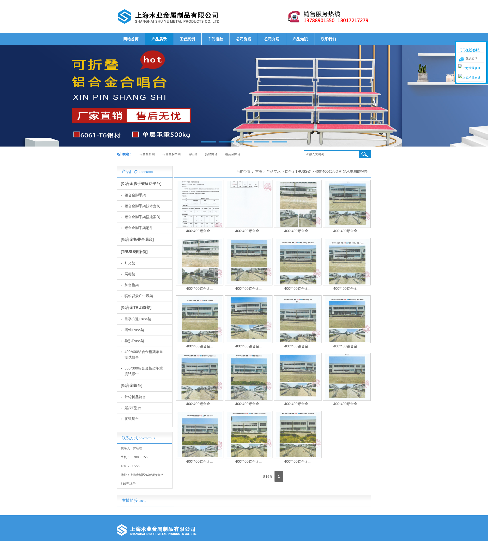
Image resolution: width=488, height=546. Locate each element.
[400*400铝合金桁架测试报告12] (347, 319)
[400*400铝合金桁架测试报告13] (199, 377)
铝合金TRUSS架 (298, 171)
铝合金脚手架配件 (139, 228)
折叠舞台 (211, 154)
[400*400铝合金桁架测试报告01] (199, 204)
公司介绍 (272, 39)
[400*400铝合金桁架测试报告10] (248, 319)
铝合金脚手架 (171, 154)
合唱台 (192, 154)
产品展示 (159, 39)
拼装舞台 (132, 419)
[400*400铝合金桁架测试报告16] (347, 377)
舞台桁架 (132, 285)
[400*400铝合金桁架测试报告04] (347, 204)
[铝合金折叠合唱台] (137, 239)
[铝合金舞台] (131, 385)
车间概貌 (215, 39)
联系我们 (328, 39)
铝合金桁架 (147, 154)
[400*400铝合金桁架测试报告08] (347, 261)
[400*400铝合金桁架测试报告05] (199, 261)
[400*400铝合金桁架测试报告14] (248, 377)
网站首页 (131, 39)
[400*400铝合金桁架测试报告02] (248, 204)
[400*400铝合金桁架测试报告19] (298, 434)
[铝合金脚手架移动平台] (141, 183)
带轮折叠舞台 (135, 397)
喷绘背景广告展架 (139, 296)
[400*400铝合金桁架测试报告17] (199, 434)
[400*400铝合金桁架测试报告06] (248, 261)
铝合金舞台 (232, 154)
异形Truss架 (134, 341)
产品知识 (300, 39)
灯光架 (130, 263)
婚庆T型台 (133, 408)
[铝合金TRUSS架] (136, 307)
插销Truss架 (134, 330)
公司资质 (243, 39)
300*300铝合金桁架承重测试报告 (144, 371)
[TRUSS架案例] (134, 251)
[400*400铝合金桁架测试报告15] (298, 377)
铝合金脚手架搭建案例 (142, 217)
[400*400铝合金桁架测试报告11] (298, 319)
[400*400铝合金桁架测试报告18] (248, 434)
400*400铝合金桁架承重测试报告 (144, 354)
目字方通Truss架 (138, 319)
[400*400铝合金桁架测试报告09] (199, 319)
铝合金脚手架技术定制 (142, 206)
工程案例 (187, 39)
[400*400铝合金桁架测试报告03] (298, 204)
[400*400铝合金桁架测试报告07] (298, 261)
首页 (258, 171)
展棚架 (130, 274)
